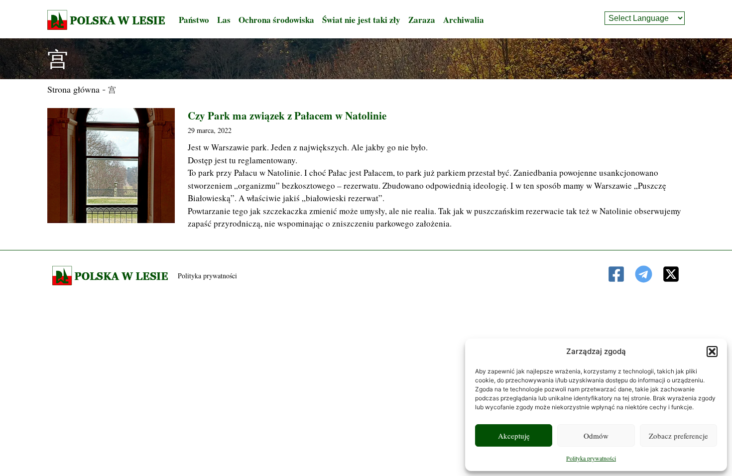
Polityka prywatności (591, 458)
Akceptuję (514, 436)
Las (224, 19)
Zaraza (421, 19)
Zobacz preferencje (678, 436)
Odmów (596, 436)
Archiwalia (463, 19)
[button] (712, 352)
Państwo (194, 19)
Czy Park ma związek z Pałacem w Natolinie (287, 115)
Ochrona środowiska (276, 19)
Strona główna (73, 89)
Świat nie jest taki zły (361, 19)
